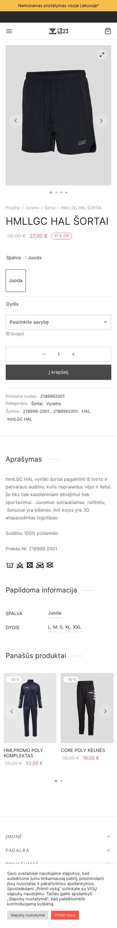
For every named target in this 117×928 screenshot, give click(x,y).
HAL (86, 411)
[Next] (105, 711)
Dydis (12, 304)
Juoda (54, 613)
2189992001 (65, 411)
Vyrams (32, 207)
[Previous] (11, 711)
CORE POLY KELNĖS (83, 750)
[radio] (16, 280)
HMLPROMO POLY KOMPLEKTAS (23, 752)
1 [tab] (51, 192)
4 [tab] (66, 192)
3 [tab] (61, 192)
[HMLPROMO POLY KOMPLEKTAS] (30, 708)
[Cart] (108, 31)
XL (67, 627)
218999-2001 (36, 411)
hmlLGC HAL (19, 419)
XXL (77, 627)
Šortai (50, 207)
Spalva (13, 257)
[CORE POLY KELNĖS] (87, 708)
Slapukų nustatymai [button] (28, 915)
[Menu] (9, 31)
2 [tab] (56, 192)
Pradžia (13, 207)
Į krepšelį (58, 372)
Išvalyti (17, 333)
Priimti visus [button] (65, 915)
